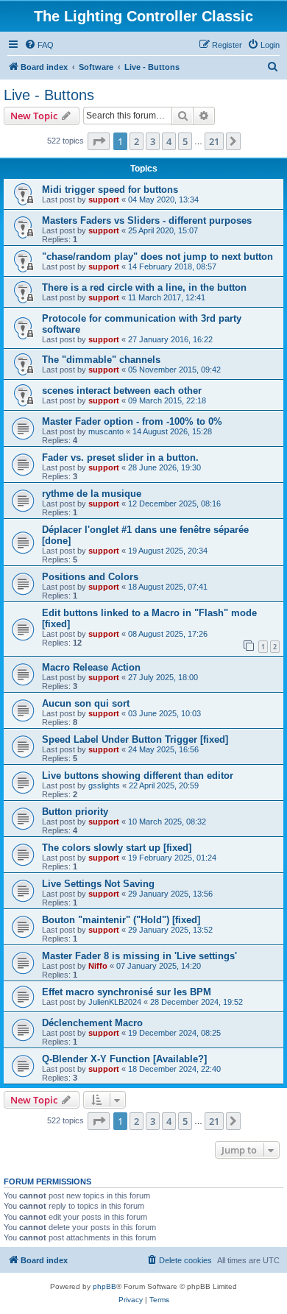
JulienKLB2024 (114, 1001)
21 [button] (214, 141)
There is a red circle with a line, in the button (144, 287)
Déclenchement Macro (92, 1022)
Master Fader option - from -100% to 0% (132, 421)
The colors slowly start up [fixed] (116, 847)
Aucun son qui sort (86, 703)
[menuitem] (39, 45)
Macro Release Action (91, 667)
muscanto (106, 431)
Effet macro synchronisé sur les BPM (126, 991)
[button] (99, 141)
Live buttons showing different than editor (137, 775)
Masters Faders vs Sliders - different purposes (147, 220)
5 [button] (185, 141)
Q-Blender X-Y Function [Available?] (124, 1058)
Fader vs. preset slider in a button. (120, 457)
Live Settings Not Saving (98, 883)
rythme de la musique (91, 493)
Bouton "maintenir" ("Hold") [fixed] (121, 919)
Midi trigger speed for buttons (110, 189)
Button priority (75, 811)
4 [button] (168, 141)
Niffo (97, 965)
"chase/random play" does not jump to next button (157, 256)
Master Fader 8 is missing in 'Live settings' (139, 955)
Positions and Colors (90, 576)
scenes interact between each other (122, 390)
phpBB (104, 1286)
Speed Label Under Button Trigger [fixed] (135, 739)
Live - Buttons (49, 95)
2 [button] (136, 141)
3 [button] (152, 141)
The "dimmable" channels (101, 359)
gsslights (104, 785)
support (103, 199)
